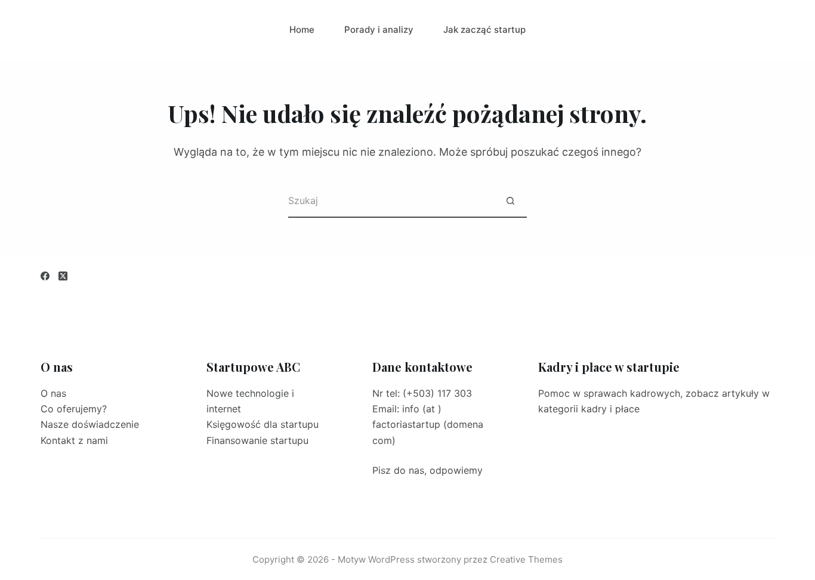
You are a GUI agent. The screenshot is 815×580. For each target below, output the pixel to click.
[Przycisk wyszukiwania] (510, 201)
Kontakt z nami (74, 440)
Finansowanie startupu (257, 440)
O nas (53, 393)
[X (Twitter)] (62, 276)
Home (301, 29)
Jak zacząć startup (484, 29)
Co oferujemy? (74, 409)
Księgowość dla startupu (262, 424)
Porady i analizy (378, 29)
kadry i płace (610, 409)
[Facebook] (45, 276)
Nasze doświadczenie (90, 424)
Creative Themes (526, 559)
